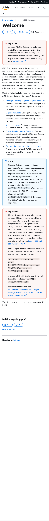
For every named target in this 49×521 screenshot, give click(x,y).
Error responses (13, 125)
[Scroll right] (38, 8)
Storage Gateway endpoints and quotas (23, 146)
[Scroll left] (13, 8)
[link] (29, 20)
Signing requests (13, 113)
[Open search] (44, 7)
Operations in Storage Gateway (20, 131)
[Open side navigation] (3, 14)
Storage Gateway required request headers (25, 100)
